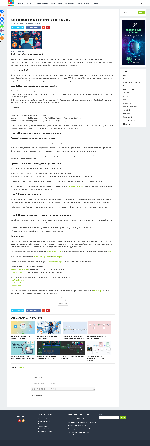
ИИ (124, 86)
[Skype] (2, 34)
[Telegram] (2, 23)
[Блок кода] (49, 389)
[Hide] (0, 41)
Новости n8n (127, 103)
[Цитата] (47, 389)
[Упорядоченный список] (42, 389)
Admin (13, 23)
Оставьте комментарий (32, 23)
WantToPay (97, 291)
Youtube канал (69, 3)
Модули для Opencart (44, 421)
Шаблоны (126, 124)
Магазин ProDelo (56, 3)
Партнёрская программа (45, 431)
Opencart (126, 75)
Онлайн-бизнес (128, 110)
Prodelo (109, 252)
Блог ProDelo (14, 443)
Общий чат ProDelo (17, 272)
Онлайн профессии (130, 106)
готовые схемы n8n (54, 252)
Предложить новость (83, 3)
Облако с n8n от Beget (54, 262)
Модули (126, 96)
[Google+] (43, 27)
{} (54, 389)
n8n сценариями (58, 257)
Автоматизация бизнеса (24, 14)
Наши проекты (42, 424)
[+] (56, 389)
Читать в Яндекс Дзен (42, 3)
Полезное (96, 3)
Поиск (100, 414)
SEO (124, 79)
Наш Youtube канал (18, 280)
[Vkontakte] (2, 11)
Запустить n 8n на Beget (76, 186)
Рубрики (28, 3)
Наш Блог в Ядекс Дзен (44, 429)
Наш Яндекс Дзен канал (19, 283)
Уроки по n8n (128, 117)
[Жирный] (32, 389)
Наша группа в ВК (17, 286)
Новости (126, 100)
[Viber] (2, 30)
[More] (2, 38)
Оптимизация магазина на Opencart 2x (79, 429)
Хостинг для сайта (129, 120)
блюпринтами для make (42, 257)
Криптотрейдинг (129, 89)
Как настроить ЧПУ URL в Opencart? (78, 419)
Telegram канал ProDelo (19, 269)
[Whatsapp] (2, 26)
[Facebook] (2, 19)
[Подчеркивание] (37, 389)
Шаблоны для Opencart (44, 419)
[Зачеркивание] (39, 389)
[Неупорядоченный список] (44, 389)
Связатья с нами (42, 426)
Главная (20, 3)
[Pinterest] (48, 27)
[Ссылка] (52, 389)
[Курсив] (35, 389)
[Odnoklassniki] (2, 15)
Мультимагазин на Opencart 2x (77, 425)
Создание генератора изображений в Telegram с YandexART (96, 358)
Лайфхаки (126, 92)
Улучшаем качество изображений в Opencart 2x (82, 422)
